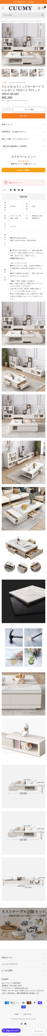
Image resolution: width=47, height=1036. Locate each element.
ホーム (4, 21)
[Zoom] (41, 27)
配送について (7, 124)
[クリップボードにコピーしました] (22, 189)
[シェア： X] (14, 189)
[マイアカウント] (39, 8)
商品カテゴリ (7, 957)
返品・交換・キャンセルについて (15, 139)
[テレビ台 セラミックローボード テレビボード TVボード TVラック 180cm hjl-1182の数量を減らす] (3, 109)
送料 (8, 100)
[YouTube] (25, 1024)
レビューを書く (23, 170)
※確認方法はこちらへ (17, 258)
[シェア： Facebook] (10, 189)
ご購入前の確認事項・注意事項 (14, 146)
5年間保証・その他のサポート (14, 132)
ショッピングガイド (10, 964)
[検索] (42, 15)
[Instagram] (22, 1024)
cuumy (4, 82)
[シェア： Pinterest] (18, 189)
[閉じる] (43, 181)
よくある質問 (7, 970)
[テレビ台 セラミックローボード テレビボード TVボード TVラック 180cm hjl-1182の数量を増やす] (10, 109)
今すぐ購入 (23, 116)
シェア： (5, 190)
